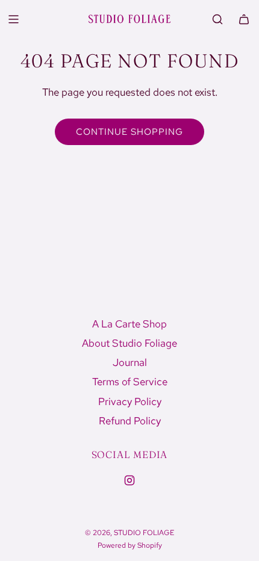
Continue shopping (129, 132)
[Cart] (244, 19)
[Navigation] (13, 19)
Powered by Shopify (130, 545)
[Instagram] (129, 480)
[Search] (217, 19)
